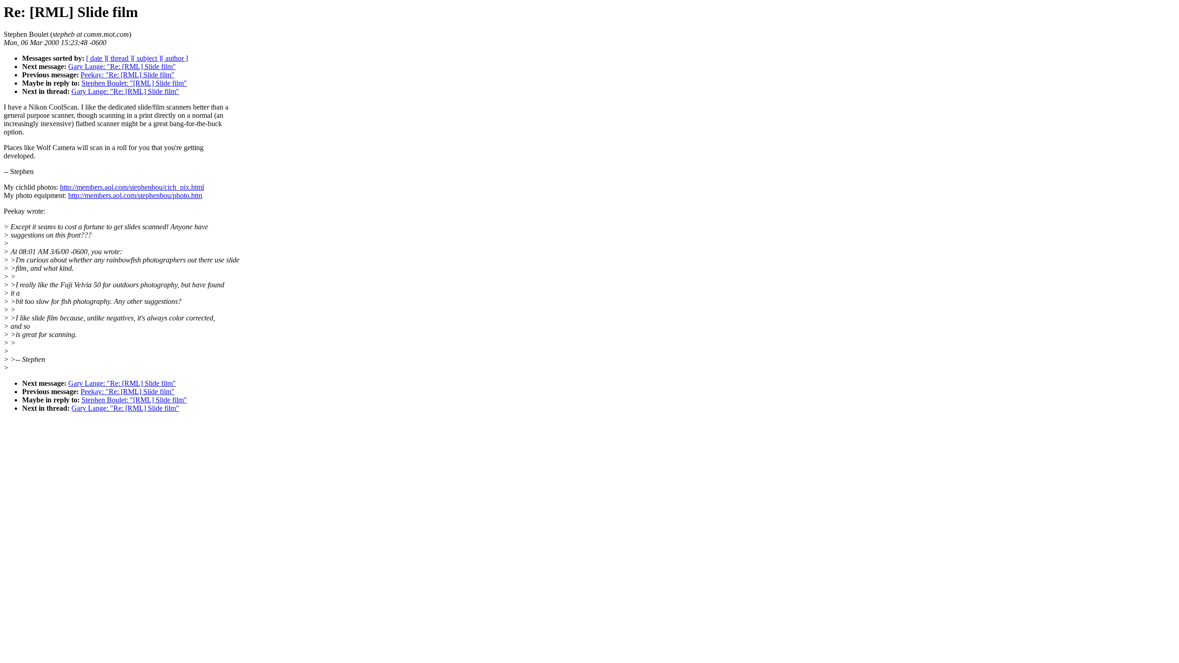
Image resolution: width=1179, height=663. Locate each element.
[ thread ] (119, 58)
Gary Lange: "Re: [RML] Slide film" (122, 66)
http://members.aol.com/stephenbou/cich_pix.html (132, 187)
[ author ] (174, 58)
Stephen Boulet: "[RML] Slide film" (134, 83)
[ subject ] (147, 58)
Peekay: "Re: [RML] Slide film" (128, 75)
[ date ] (96, 58)
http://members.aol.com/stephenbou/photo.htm (135, 195)
